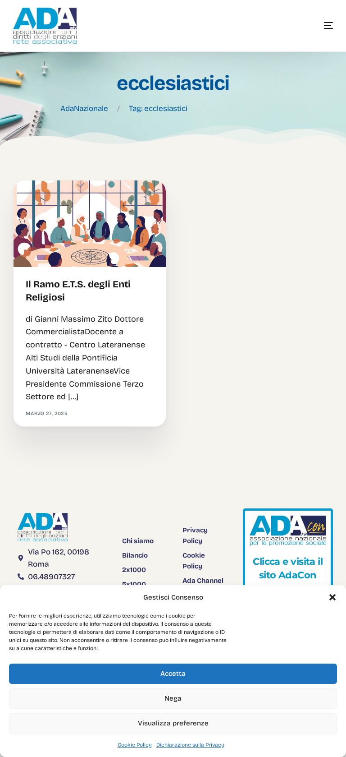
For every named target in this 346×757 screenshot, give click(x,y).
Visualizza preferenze (173, 723)
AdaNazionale (84, 108)
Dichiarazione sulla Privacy (190, 745)
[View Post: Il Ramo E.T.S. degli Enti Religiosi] (90, 224)
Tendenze (42, 199)
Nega (173, 698)
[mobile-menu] (315, 26)
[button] (332, 597)
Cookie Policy (135, 745)
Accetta (173, 673)
